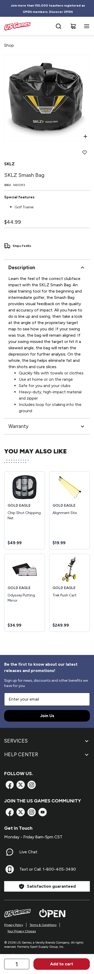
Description (21, 267)
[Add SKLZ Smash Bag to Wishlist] (84, 152)
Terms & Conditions (43, 925)
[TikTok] (42, 812)
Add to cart (61, 963)
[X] (20, 784)
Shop (9, 45)
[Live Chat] (9, 851)
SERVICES (16, 741)
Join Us (47, 715)
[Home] (17, 26)
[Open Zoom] (85, 136)
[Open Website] (52, 913)
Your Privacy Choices (21, 931)
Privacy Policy (13, 925)
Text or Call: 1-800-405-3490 (47, 869)
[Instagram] (31, 784)
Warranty (18, 426)
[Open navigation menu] (85, 26)
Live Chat (28, 851)
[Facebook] (9, 784)
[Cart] (73, 26)
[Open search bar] (58, 26)
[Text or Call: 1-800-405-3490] (9, 869)
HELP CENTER (21, 754)
